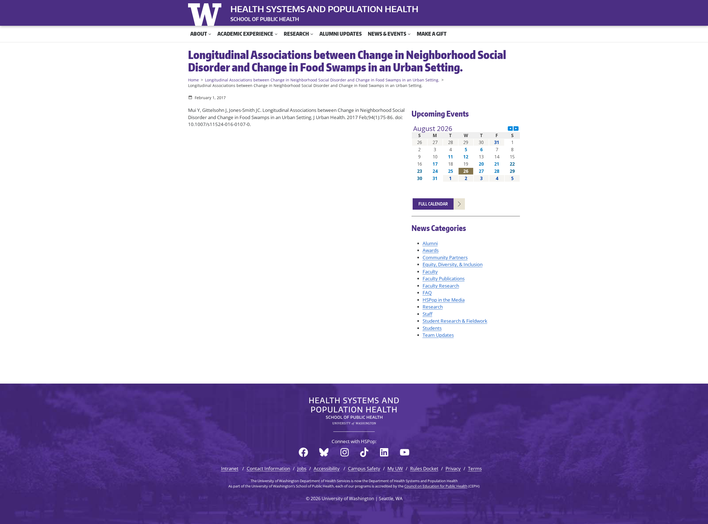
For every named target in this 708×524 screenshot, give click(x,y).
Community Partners (445, 257)
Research (433, 307)
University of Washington (206, 13)
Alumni (430, 243)
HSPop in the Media (444, 300)
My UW (395, 468)
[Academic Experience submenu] (276, 33)
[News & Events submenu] (409, 33)
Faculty (430, 271)
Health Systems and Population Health (324, 9)
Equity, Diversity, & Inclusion (453, 264)
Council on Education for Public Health (435, 486)
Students (432, 328)
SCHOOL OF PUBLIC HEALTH (264, 19)
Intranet (229, 468)
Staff (427, 314)
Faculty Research (441, 285)
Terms (475, 468)
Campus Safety (364, 468)
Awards (431, 250)
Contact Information (268, 468)
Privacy (453, 468)
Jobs (301, 468)
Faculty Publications (444, 278)
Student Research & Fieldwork (455, 321)
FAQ (427, 292)
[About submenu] (209, 33)
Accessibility (327, 468)
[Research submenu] (311, 33)
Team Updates (438, 335)
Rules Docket (424, 468)
